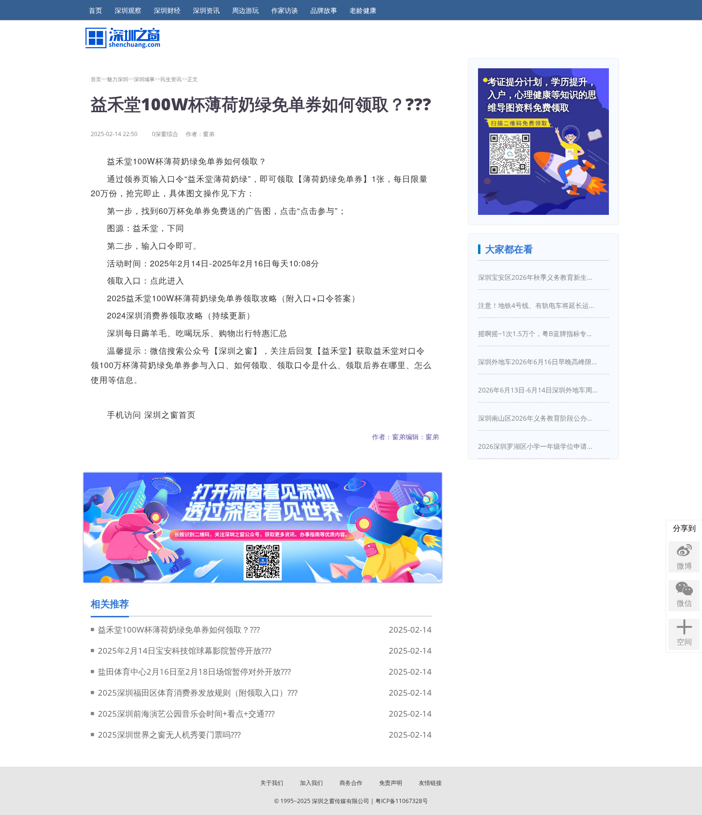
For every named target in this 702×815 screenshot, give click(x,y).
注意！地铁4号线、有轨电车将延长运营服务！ (537, 305)
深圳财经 (167, 10)
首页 (95, 10)
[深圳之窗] (122, 38)
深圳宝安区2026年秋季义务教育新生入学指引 (537, 277)
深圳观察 (128, 10)
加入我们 (311, 783)
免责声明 (390, 783)
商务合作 (351, 783)
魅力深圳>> (120, 79)
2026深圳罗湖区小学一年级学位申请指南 (537, 446)
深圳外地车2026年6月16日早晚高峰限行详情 (537, 361)
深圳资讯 (206, 10)
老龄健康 (363, 10)
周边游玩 (245, 10)
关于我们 (271, 783)
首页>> (99, 79)
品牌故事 (323, 10)
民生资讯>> (173, 79)
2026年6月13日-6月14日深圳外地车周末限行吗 (537, 389)
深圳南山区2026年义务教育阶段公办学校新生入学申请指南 (537, 418)
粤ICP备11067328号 (401, 801)
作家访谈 (284, 10)
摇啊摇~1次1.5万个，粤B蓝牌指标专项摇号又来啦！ (537, 333)
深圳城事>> (147, 79)
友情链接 (430, 783)
